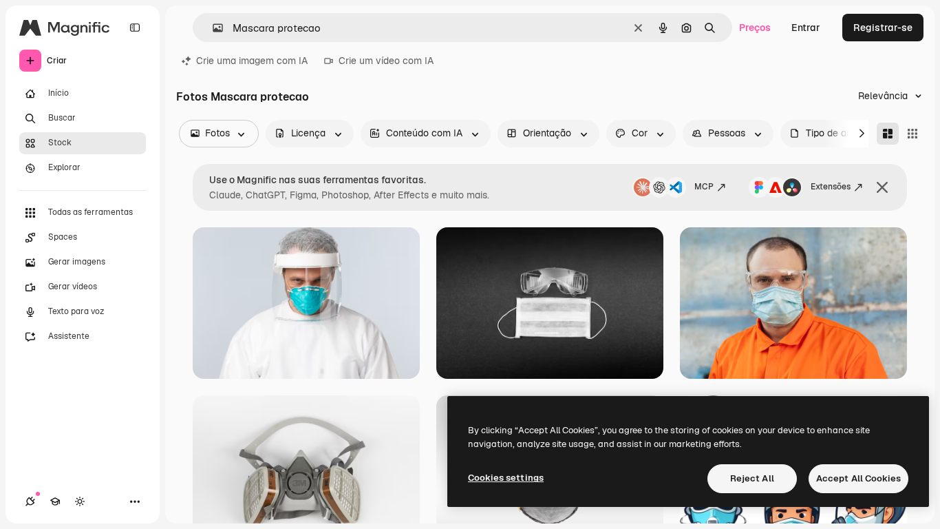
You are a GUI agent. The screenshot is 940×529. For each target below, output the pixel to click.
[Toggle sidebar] (135, 28)
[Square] (912, 134)
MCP (704, 186)
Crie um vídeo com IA (386, 60)
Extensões (831, 186)
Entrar (805, 27)
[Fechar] (882, 187)
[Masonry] (888, 134)
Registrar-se (882, 27)
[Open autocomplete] (212, 28)
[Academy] (55, 501)
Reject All (752, 478)
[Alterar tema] (80, 501)
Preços (755, 27)
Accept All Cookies (858, 478)
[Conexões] (30, 501)
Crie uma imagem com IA (252, 60)
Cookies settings (506, 478)
